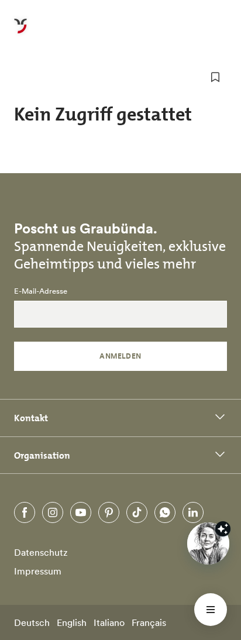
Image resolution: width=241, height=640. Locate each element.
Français (149, 622)
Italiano (109, 622)
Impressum (37, 571)
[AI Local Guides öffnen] (208, 543)
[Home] (20, 33)
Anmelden (120, 356)
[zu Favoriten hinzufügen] (215, 77)
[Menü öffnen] (210, 609)
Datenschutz (41, 552)
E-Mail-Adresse (40, 291)
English (72, 622)
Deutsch (32, 622)
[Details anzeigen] (222, 528)
